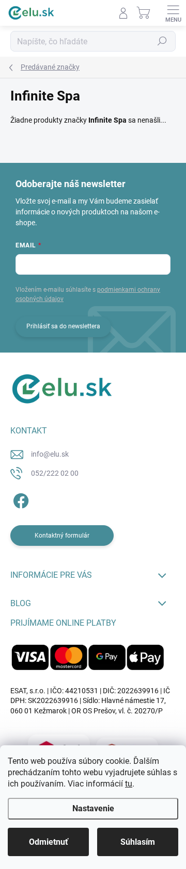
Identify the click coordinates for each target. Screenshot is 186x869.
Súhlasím (137, 842)
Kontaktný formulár (62, 535)
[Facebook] (19, 499)
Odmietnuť (48, 842)
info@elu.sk (50, 454)
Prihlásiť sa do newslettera (63, 326)
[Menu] (173, 13)
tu (128, 784)
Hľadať (162, 41)
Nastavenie (93, 808)
